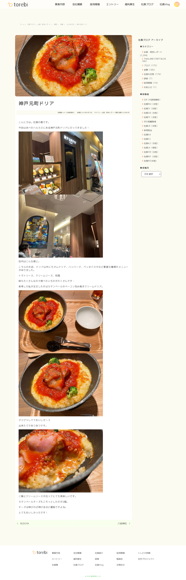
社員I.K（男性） (151, 147)
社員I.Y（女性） (151, 108)
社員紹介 (99, 553)
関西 (55, 24)
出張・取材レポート (44, 24)
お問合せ (121, 564)
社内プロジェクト (146, 559)
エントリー (112, 4)
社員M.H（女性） (151, 104)
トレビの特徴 (144, 553)
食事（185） (150, 69)
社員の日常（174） (153, 74)
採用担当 (148, 130)
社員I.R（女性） (151, 126)
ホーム (22, 24)
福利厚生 (130, 4)
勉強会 (120, 559)
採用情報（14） (151, 82)
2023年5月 (70, 24)
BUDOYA (24, 523)
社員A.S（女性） (151, 143)
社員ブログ (147, 4)
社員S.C (147, 139)
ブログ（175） (151, 65)
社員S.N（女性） (151, 112)
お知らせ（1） (150, 87)
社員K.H (147, 134)
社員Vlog (165, 4)
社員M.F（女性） (151, 156)
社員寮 (55, 564)
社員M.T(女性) (150, 160)
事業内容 (60, 4)
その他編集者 (150, 121)
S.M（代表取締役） (68, 112)
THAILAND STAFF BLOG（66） (153, 59)
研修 (97, 559)
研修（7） (148, 78)
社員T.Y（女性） (151, 117)
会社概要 (77, 4)
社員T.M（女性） (151, 152)
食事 (61, 24)
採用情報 (95, 4)
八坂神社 (122, 523)
